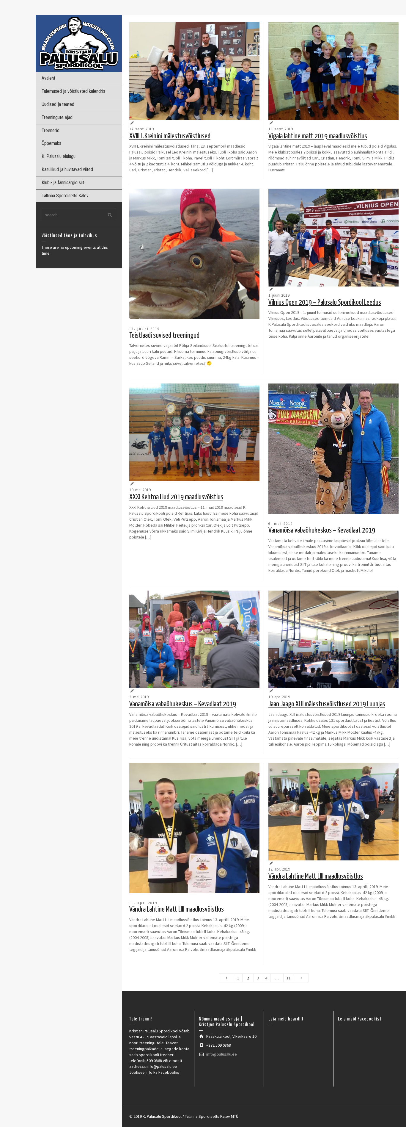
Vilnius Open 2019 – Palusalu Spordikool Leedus (324, 302)
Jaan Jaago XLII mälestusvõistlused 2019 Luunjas (326, 704)
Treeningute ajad (57, 117)
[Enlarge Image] (194, 71)
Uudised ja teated (58, 104)
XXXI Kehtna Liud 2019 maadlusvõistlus (176, 497)
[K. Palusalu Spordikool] (79, 43)
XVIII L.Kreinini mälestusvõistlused (169, 136)
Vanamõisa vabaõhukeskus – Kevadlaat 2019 (321, 530)
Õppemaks (51, 143)
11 (289, 978)
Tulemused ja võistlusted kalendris (73, 91)
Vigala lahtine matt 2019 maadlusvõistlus (317, 136)
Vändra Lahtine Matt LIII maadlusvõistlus (176, 909)
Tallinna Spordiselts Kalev (65, 195)
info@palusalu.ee (221, 1054)
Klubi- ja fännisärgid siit (63, 182)
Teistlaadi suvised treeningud (164, 335)
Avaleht (48, 78)
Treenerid (50, 130)
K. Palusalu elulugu (58, 156)
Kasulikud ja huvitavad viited (67, 169)
